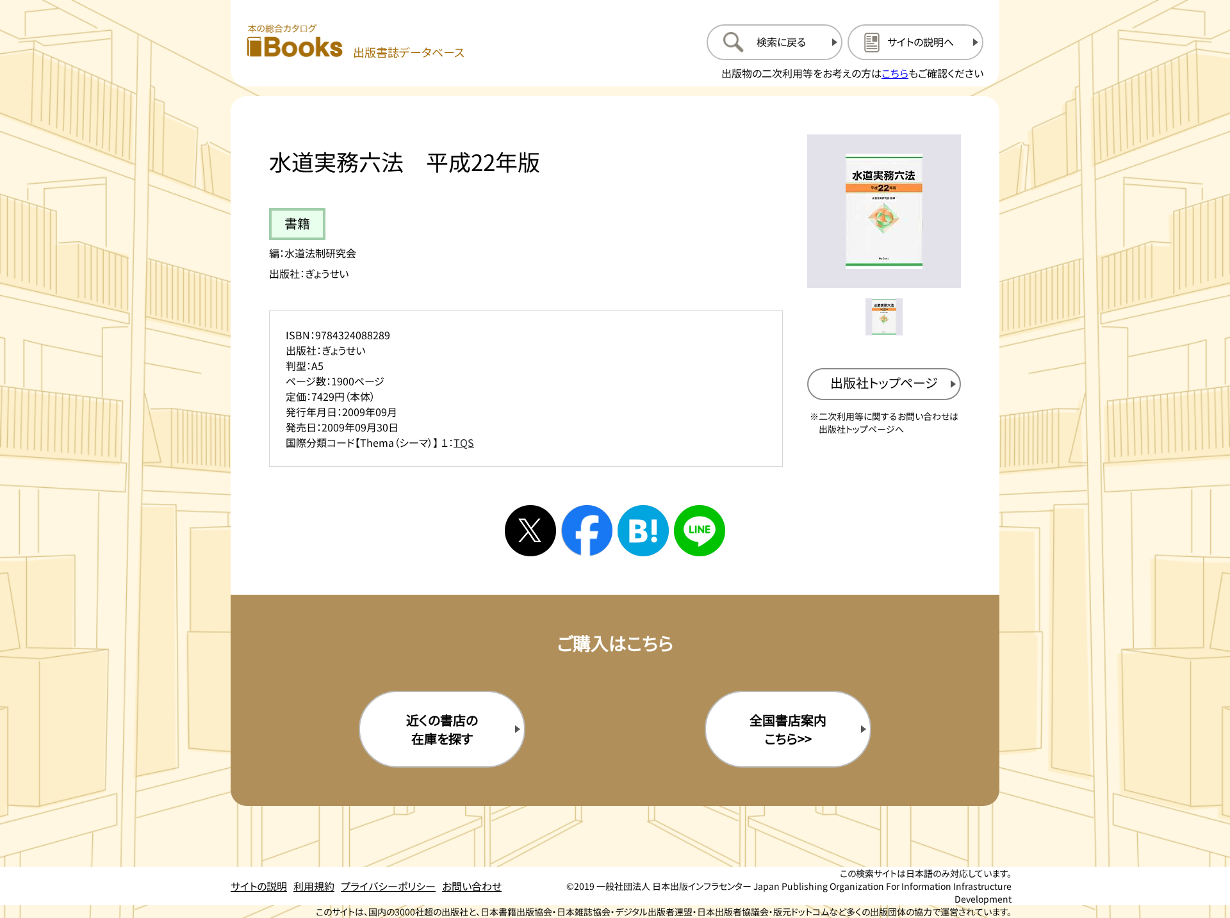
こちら (895, 73)
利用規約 (313, 886)
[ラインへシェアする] (699, 530)
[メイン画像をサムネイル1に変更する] (884, 316)
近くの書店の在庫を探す (442, 729)
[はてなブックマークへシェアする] (643, 530)
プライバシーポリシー (388, 886)
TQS (464, 442)
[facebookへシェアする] (586, 530)
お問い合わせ (472, 886)
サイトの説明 (259, 886)
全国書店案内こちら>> (788, 729)
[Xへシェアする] (530, 530)
